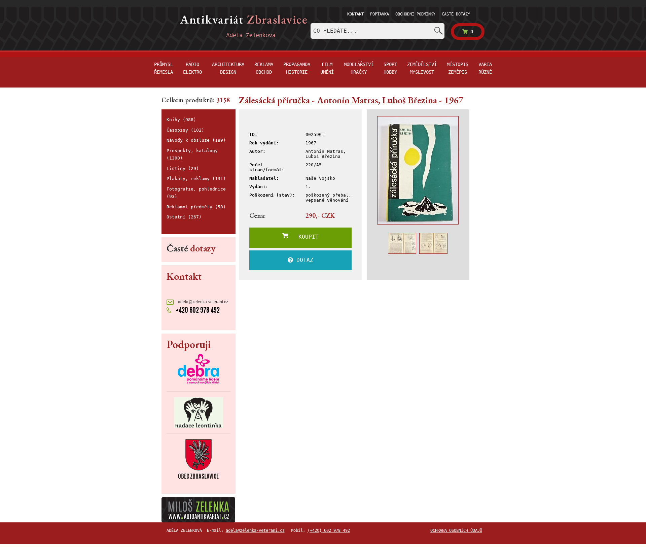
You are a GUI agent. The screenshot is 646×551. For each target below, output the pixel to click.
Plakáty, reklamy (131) (196, 178)
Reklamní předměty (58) (196, 206)
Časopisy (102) (185, 130)
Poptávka (379, 14)
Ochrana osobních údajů (456, 530)
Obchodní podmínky (415, 14)
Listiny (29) (183, 168)
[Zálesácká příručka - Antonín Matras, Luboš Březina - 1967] (417, 170)
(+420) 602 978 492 (329, 530)
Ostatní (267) (184, 216)
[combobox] (377, 31)
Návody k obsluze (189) (196, 140)
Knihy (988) (181, 119)
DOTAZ (303, 260)
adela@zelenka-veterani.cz (202, 302)
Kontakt (355, 14)
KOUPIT (303, 237)
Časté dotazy (456, 14)
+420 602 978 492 (197, 310)
